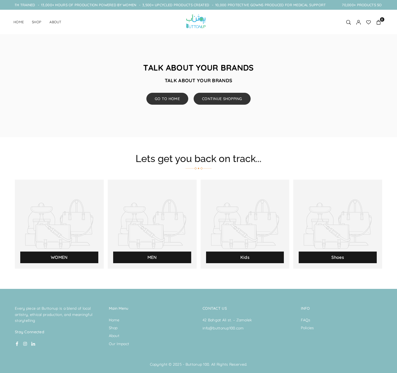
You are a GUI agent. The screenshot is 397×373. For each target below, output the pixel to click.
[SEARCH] (349, 22)
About (55, 22)
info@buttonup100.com (223, 328)
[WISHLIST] (369, 22)
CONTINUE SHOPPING (222, 98)
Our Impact (119, 343)
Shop (36, 22)
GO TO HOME (167, 98)
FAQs (306, 320)
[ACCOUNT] (359, 22)
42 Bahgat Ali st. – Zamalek (227, 320)
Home (19, 22)
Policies (307, 327)
